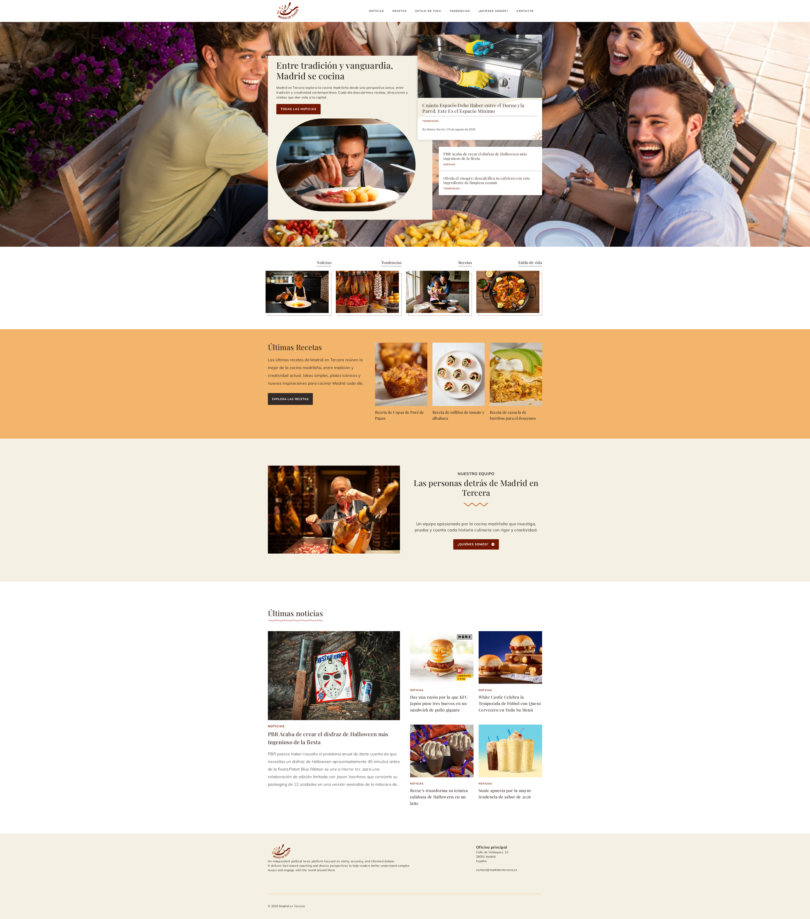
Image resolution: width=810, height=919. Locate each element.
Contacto (525, 10)
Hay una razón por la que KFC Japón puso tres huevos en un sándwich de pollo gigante (439, 703)
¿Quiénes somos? (493, 10)
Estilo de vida (428, 10)
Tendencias (460, 10)
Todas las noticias (298, 109)
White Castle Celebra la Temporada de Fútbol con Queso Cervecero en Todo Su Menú (510, 703)
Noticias (376, 10)
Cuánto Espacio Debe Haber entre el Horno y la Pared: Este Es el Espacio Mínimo (473, 108)
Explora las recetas (290, 399)
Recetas (400, 10)
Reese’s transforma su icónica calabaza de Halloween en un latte (439, 797)
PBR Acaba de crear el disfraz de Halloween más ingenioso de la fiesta (485, 156)
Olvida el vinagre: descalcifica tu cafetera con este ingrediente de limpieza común (486, 180)
